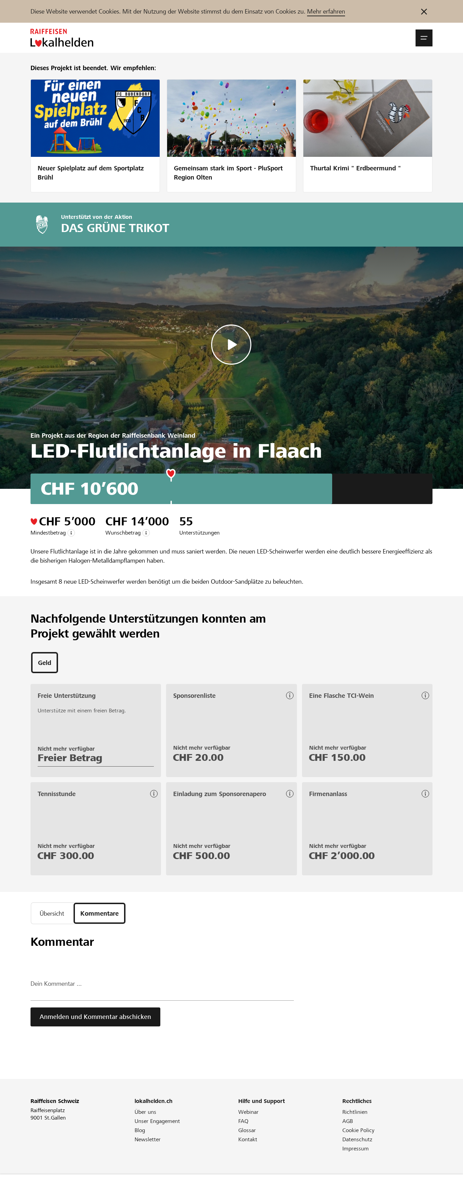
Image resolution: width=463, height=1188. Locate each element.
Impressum (355, 1148)
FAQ (243, 1121)
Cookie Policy (358, 1130)
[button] (424, 37)
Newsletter (148, 1139)
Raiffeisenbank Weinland (158, 435)
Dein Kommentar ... (56, 983)
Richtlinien (354, 1112)
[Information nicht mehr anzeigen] (424, 11)
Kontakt (247, 1139)
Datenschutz (357, 1139)
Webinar (248, 1112)
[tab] (44, 662)
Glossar (247, 1130)
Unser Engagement (157, 1121)
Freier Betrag (70, 758)
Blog (140, 1130)
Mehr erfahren (326, 11)
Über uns (145, 1112)
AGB (347, 1121)
